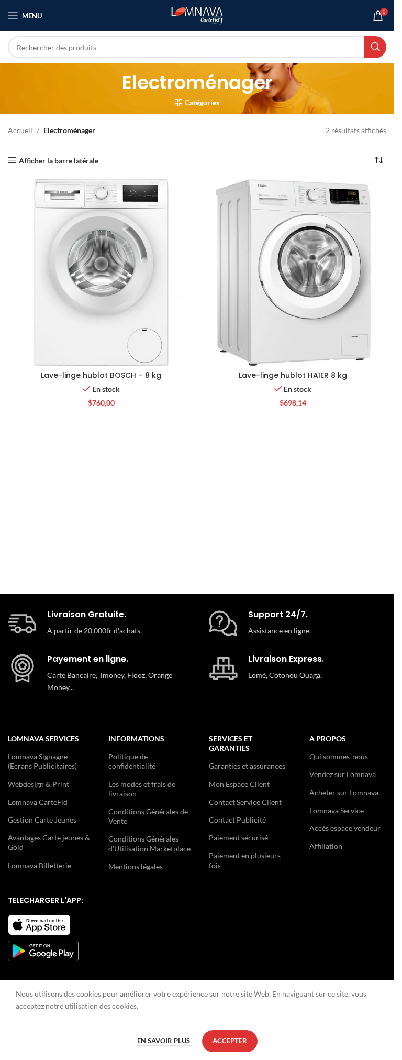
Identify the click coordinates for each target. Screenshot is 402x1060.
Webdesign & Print (38, 784)
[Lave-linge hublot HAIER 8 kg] (293, 272)
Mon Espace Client (239, 784)
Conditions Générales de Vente (148, 816)
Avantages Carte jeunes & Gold (49, 842)
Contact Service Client (245, 801)
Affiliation (325, 846)
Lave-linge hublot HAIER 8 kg (293, 375)
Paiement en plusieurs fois (245, 860)
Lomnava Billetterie (39, 865)
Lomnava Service (336, 810)
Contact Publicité (237, 819)
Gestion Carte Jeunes (42, 819)
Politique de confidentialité (131, 761)
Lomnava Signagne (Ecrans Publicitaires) (42, 761)
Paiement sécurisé (238, 837)
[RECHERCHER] (375, 47)
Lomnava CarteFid (38, 801)
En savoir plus (164, 1040)
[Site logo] (197, 14)
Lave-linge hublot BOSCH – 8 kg (101, 375)
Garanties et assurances (247, 765)
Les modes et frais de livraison (141, 789)
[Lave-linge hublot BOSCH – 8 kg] (101, 272)
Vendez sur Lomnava (342, 774)
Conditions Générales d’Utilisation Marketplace (149, 843)
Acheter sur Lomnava (343, 792)
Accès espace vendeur (345, 828)
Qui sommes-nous (338, 756)
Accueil (20, 130)
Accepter (230, 1040)
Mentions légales (135, 866)
